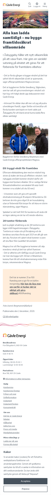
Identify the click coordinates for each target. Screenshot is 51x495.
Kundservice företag (11, 391)
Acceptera (25, 481)
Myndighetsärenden (11, 432)
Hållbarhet (7, 422)
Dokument (7, 401)
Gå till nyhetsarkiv (10, 316)
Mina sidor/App (10, 437)
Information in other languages (17, 379)
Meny (45, 6)
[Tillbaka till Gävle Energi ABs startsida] (15, 5)
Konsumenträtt (9, 407)
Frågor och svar (9, 394)
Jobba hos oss (9, 426)
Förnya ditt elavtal (10, 444)
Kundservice (8, 387)
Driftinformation (9, 397)
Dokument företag (10, 404)
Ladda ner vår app (10, 441)
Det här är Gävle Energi (12, 416)
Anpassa (25, 489)
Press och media (10, 429)
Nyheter (6, 419)
